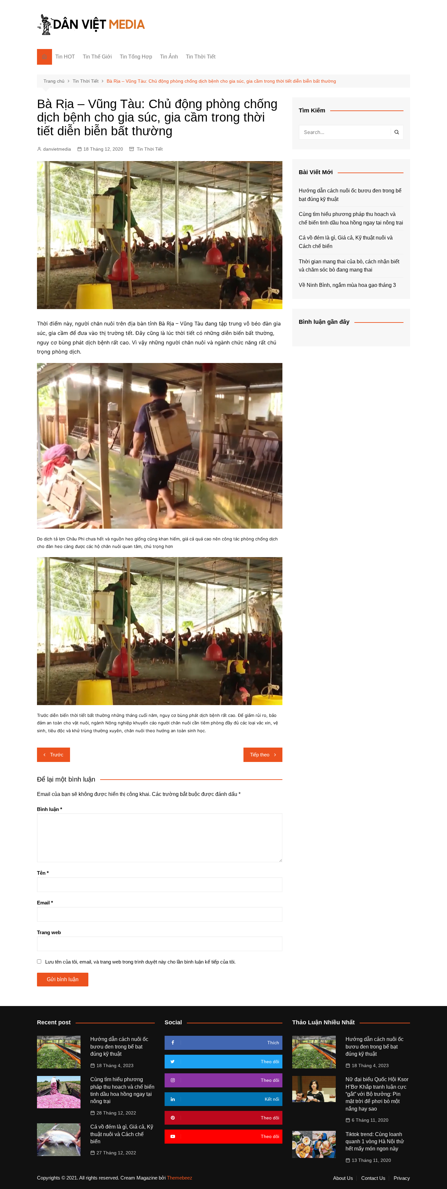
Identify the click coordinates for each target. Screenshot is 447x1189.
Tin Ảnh (169, 56)
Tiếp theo (259, 754)
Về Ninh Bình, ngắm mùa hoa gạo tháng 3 (347, 285)
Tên (43, 873)
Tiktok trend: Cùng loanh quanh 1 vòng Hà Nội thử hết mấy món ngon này (375, 1141)
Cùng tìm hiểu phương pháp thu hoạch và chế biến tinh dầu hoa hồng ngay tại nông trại (351, 218)
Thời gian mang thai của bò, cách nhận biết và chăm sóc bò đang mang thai (349, 266)
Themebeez (179, 1178)
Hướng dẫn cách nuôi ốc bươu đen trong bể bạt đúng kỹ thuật (350, 195)
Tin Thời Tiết (200, 56)
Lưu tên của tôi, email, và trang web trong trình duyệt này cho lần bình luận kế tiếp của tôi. (140, 962)
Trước (56, 754)
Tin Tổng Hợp (136, 56)
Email (45, 902)
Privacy (402, 1178)
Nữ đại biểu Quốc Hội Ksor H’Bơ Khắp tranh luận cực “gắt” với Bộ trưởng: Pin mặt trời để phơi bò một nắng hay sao (377, 1094)
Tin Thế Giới (97, 56)
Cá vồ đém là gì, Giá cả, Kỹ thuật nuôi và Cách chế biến (346, 242)
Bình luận (49, 809)
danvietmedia (57, 149)
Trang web (49, 932)
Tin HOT (65, 56)
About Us (343, 1178)
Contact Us (373, 1178)
